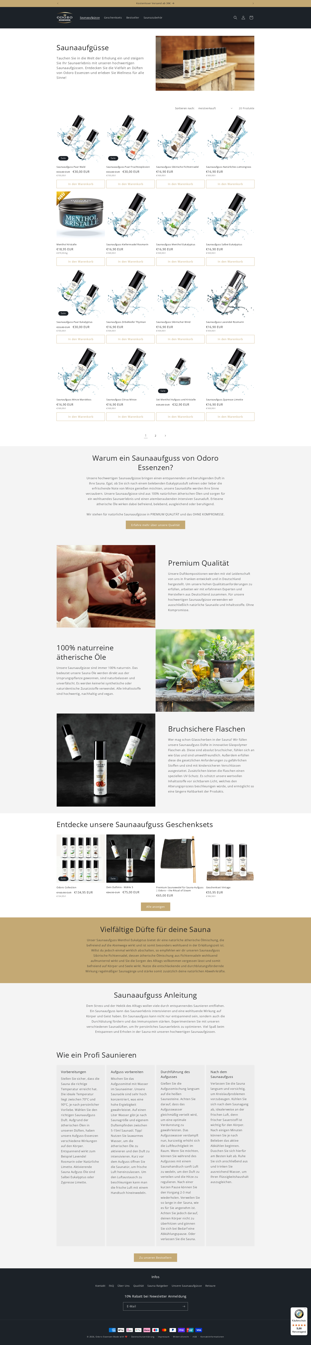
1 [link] (146, 435)
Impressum (163, 1336)
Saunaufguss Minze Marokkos (74, 399)
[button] (235, 18)
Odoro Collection (66, 887)
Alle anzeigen (155, 906)
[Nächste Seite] (165, 436)
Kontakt (100, 1285)
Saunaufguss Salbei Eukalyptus (224, 244)
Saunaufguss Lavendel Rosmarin (225, 322)
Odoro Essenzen (104, 1336)
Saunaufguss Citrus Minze (121, 399)
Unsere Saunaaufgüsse (187, 1285)
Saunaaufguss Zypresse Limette (224, 399)
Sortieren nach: (185, 108)
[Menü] (305, 1309)
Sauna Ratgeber (157, 1285)
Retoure (210, 1285)
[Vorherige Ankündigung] (58, 3)
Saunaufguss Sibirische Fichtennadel (177, 166)
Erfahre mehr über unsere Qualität (155, 525)
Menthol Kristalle (66, 244)
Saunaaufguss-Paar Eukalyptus (75, 322)
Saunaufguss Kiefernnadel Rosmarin (127, 244)
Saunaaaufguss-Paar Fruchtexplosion (128, 166)
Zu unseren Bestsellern (155, 1257)
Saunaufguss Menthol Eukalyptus (175, 244)
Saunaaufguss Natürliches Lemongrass (228, 166)
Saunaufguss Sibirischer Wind (173, 322)
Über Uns (124, 1285)
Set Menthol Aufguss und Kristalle (176, 399)
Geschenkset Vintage (218, 887)
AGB (195, 1336)
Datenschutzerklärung (142, 1336)
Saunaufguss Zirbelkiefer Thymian (126, 322)
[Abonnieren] (184, 1306)
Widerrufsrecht (181, 1336)
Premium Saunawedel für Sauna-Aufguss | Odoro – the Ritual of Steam (180, 889)
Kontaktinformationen (212, 1336)
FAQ (111, 1285)
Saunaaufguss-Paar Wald (71, 166)
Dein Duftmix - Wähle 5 (119, 887)
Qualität (138, 1285)
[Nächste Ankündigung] (253, 3)
